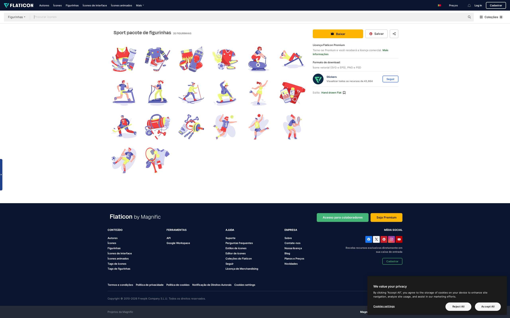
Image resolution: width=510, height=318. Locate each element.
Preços (453, 5)
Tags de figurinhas (119, 268)
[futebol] (225, 59)
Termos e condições (120, 284)
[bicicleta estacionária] (259, 59)
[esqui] (191, 93)
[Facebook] (368, 239)
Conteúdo (115, 229)
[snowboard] (225, 93)
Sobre (288, 238)
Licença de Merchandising (242, 268)
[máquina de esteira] (124, 93)
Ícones (57, 5)
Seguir (229, 263)
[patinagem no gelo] (259, 93)
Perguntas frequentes (239, 243)
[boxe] (191, 59)
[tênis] (292, 127)
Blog (287, 253)
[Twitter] (376, 239)
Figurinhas (72, 5)
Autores (44, 5)
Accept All (487, 306)
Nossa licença (293, 248)
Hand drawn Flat (331, 92)
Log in (478, 5)
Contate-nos (292, 243)
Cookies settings (244, 284)
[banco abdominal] (292, 59)
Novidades (291, 263)
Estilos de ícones (236, 248)
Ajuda (230, 229)
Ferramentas (177, 229)
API (169, 238)
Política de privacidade (150, 284)
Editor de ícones (236, 253)
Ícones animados (121, 5)
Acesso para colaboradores (343, 217)
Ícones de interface (95, 5)
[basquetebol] (259, 127)
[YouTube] (399, 239)
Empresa (290, 229)
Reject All (458, 306)
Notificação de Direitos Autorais (211, 284)
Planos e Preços (294, 258)
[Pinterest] (384, 239)
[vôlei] (225, 127)
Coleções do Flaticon (239, 258)
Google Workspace (178, 243)
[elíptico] (157, 93)
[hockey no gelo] (157, 59)
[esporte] (124, 59)
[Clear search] (460, 17)
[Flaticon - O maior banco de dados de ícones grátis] (18, 5)
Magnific (366, 311)
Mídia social (393, 229)
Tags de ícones (117, 263)
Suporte (230, 238)
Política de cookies (177, 284)
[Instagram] (391, 239)
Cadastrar (496, 5)
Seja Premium (386, 217)
